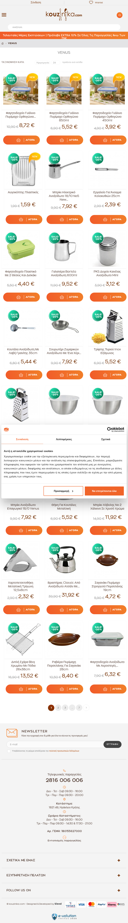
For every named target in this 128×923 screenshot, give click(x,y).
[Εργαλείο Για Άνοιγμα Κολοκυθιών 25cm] (107, 169)
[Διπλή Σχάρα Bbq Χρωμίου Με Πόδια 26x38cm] (23, 639)
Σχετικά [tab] (105, 439)
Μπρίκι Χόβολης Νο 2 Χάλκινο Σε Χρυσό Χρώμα (107, 506)
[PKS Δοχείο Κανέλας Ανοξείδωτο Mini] (107, 249)
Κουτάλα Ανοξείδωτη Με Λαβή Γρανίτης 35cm (23, 351)
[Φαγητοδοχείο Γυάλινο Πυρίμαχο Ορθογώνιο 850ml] (64, 90)
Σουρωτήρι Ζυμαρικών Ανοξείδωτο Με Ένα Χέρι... (64, 351)
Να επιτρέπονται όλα (104, 490)
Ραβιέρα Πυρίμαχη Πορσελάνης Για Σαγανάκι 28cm (64, 665)
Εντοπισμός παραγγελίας (64, 840)
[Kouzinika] (64, 15)
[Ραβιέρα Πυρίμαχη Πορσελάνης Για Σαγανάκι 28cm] (64, 639)
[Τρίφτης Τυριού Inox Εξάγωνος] (107, 326)
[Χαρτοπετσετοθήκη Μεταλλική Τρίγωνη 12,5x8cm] (20, 560)
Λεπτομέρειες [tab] (64, 439)
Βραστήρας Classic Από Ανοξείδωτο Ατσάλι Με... (64, 584)
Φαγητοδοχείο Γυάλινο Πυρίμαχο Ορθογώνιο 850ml (64, 116)
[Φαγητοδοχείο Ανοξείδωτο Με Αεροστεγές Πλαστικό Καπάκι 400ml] (107, 639)
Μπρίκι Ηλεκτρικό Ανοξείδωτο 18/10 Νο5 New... (64, 196)
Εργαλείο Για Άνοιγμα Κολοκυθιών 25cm (107, 194)
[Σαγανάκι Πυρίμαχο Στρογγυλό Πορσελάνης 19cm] (107, 560)
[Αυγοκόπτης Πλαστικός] (23, 169)
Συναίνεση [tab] (22, 439)
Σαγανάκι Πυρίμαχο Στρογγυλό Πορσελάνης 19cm (107, 586)
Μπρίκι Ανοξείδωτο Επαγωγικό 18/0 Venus (23, 506)
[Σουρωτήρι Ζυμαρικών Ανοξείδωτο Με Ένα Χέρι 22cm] (64, 326)
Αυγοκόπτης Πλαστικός (23, 192)
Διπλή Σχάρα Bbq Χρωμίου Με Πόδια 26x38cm (23, 665)
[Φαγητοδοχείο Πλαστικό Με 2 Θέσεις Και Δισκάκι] (20, 249)
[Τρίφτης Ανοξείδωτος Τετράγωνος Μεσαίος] (20, 404)
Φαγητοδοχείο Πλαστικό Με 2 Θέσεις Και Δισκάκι (20, 273)
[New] (31, 78)
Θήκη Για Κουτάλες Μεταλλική (64, 506)
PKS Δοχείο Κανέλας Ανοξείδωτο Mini (107, 273)
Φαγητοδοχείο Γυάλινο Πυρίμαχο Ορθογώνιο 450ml (107, 116)
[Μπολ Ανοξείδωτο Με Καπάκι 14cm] (64, 404)
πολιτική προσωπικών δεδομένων (64, 751)
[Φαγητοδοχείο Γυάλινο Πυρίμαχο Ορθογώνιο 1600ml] (20, 90)
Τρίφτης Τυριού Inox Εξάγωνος (107, 351)
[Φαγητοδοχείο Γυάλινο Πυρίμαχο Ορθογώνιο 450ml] (107, 90)
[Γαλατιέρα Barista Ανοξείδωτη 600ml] (64, 249)
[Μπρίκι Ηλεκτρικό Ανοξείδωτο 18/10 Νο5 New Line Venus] (64, 169)
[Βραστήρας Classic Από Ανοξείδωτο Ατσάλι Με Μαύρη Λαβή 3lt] (64, 560)
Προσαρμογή (61, 490)
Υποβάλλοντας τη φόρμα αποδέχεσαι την (45, 751)
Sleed (58, 904)
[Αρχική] (3, 43)
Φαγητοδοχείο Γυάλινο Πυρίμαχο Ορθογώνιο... (21, 114)
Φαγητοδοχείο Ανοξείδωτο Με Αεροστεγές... (107, 663)
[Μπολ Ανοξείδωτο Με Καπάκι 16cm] (107, 404)
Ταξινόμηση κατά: (13, 62)
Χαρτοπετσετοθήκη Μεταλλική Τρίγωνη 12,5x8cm (20, 586)
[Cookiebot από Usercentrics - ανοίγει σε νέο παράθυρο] (109, 429)
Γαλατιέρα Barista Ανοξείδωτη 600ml (64, 273)
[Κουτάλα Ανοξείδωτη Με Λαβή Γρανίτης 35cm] (23, 326)
